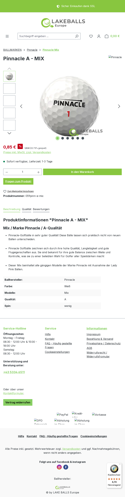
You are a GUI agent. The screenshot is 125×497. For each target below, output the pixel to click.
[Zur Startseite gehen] (62, 23)
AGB (89, 348)
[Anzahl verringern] (6, 172)
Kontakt (49, 338)
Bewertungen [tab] (41, 209)
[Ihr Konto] (99, 36)
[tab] (11, 209)
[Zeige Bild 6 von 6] (83, 138)
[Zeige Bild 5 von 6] (77, 138)
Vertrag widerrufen (17, 402)
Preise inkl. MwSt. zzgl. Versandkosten (27, 152)
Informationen (97, 328)
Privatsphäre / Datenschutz (104, 343)
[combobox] (45, 36)
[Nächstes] (119, 106)
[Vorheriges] (21, 106)
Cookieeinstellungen (57, 352)
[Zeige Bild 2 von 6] (62, 138)
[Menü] (7, 36)
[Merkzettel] (91, 36)
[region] (62, 106)
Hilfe (48, 334)
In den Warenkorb (82, 172)
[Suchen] (77, 36)
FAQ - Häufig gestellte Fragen (59, 436)
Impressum (93, 334)
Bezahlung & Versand (100, 338)
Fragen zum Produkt (18, 181)
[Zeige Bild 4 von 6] (72, 138)
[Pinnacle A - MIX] (70, 106)
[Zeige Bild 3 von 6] (67, 138)
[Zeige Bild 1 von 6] (57, 138)
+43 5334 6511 (14, 372)
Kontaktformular (13, 393)
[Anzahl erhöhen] (38, 172)
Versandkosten (71, 448)
